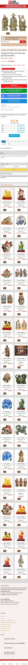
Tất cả (3, 141)
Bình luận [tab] (3, 177)
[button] (3, 6)
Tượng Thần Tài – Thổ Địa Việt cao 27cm (11, 308)
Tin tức (2, 618)
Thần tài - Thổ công (22, 49)
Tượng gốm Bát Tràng (12, 49)
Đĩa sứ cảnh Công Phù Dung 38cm (9, 465)
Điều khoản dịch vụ (5, 630)
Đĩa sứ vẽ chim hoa (21, 229)
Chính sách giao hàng (5, 626)
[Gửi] (24, 6)
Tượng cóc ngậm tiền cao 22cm (9, 229)
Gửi (14, 169)
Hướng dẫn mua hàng (5, 628)
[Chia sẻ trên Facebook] (4, 110)
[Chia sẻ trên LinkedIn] (12, 110)
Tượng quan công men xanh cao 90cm (10, 360)
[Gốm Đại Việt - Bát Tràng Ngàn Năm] (14, 2)
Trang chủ (3, 49)
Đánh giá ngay (14, 135)
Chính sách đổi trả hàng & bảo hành (9, 622)
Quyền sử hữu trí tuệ (5, 624)
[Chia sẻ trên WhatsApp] (2, 110)
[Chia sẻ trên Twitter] (6, 110)
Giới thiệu (3, 616)
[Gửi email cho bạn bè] (8, 110)
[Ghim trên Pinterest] (10, 110)
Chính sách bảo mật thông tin (7, 620)
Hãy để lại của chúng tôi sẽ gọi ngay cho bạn (15, 38)
